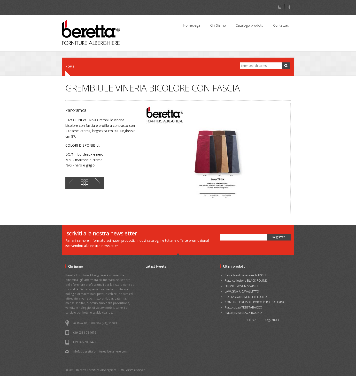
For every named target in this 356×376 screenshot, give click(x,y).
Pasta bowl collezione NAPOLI (245, 275)
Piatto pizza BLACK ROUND (243, 313)
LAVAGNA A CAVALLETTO (242, 291)
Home (69, 66)
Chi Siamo (218, 25)
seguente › (272, 320)
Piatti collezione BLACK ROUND (246, 280)
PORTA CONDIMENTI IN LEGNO (246, 297)
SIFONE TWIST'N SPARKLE (241, 286)
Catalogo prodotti (249, 25)
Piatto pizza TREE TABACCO (243, 307)
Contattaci (281, 25)
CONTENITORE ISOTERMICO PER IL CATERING (255, 302)
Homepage (192, 25)
